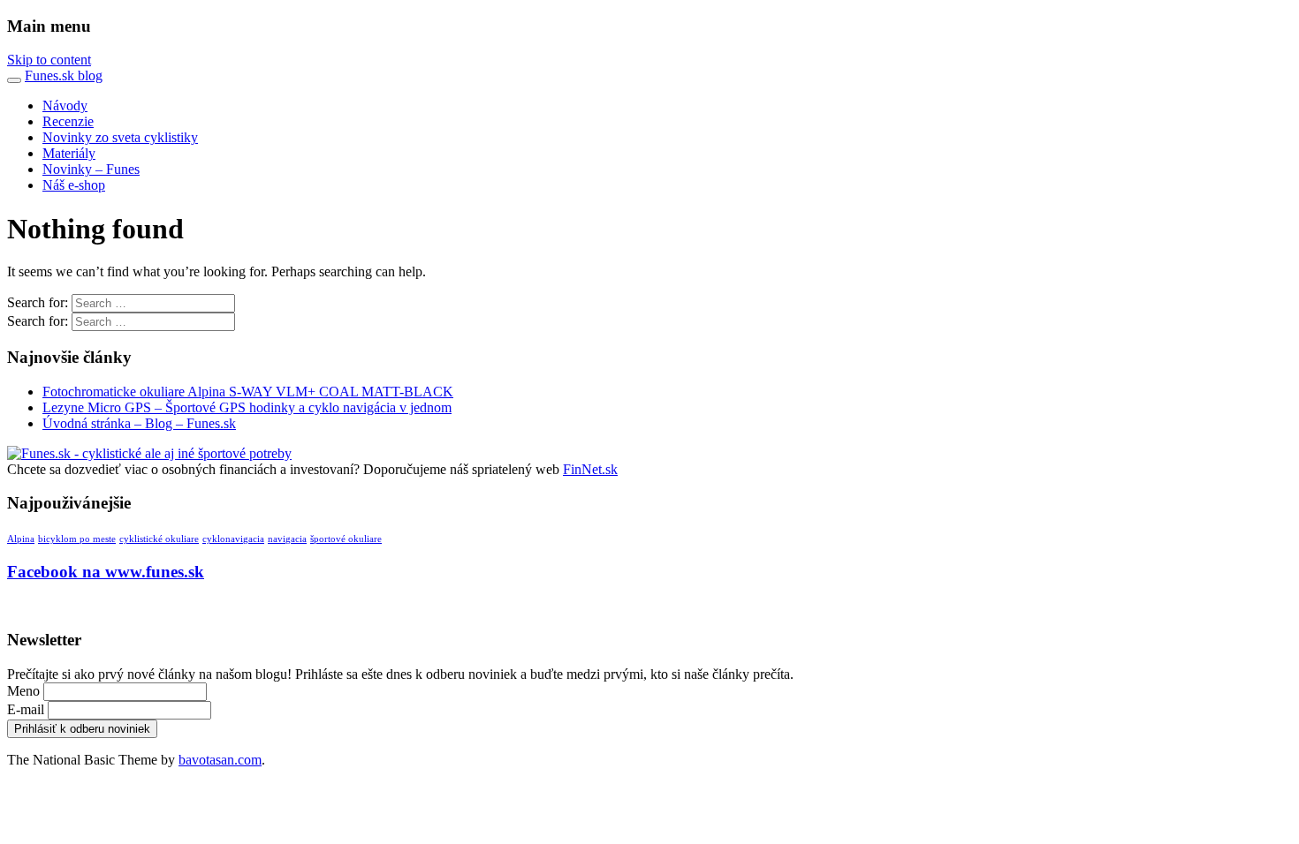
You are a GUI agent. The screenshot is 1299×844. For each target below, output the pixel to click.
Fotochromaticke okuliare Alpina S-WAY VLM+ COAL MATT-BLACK (247, 391)
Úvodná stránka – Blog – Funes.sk (139, 423)
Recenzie (68, 121)
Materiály (68, 153)
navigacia (287, 539)
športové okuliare (346, 539)
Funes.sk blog (64, 75)
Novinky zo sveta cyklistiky (120, 137)
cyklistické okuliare (159, 539)
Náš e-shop (73, 184)
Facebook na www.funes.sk (105, 571)
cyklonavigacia (233, 539)
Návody (64, 105)
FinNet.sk (590, 469)
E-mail (25, 709)
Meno (23, 690)
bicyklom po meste (77, 539)
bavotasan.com (220, 759)
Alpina (20, 539)
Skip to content (49, 59)
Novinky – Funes (91, 169)
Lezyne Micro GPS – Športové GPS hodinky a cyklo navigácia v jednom (247, 407)
